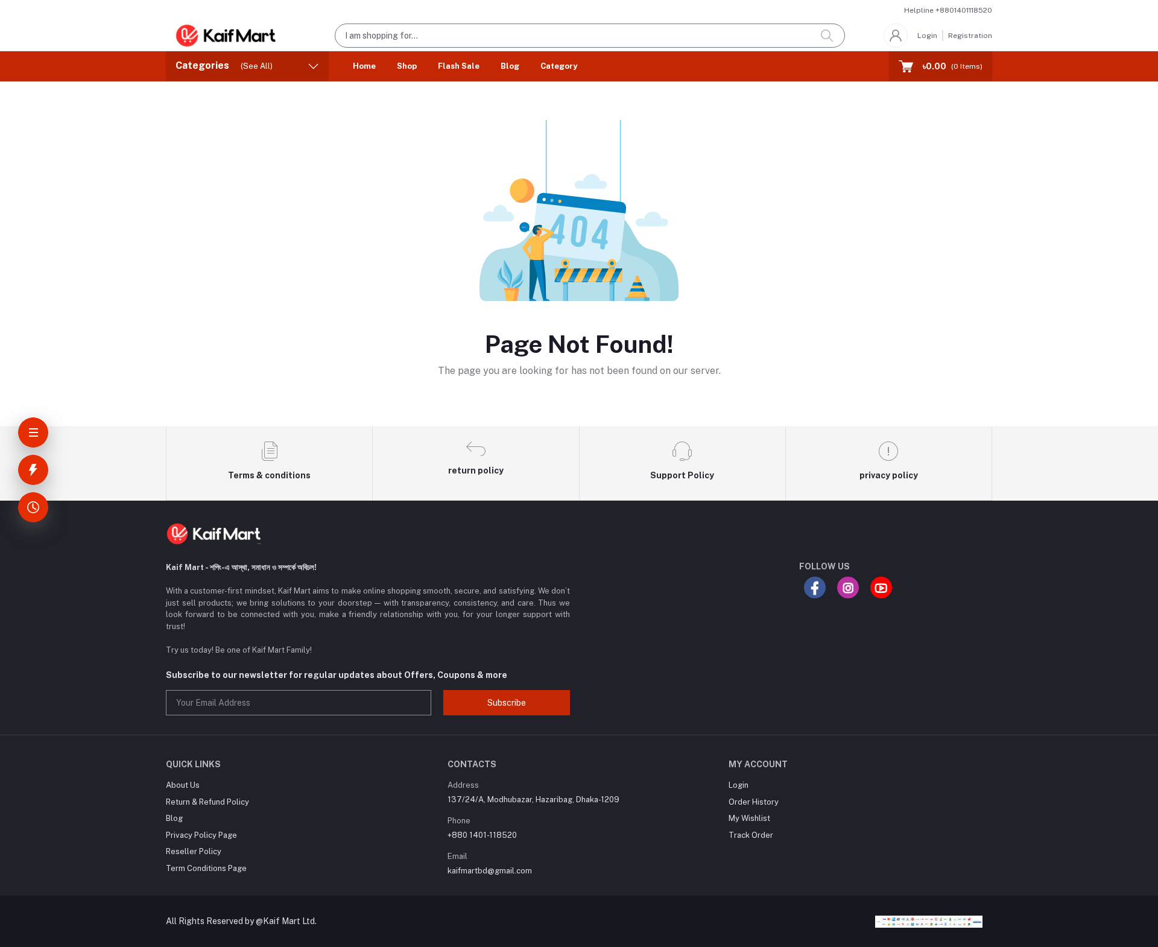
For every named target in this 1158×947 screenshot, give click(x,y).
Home (364, 66)
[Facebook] (815, 587)
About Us (183, 785)
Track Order (751, 835)
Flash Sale (458, 66)
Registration (970, 35)
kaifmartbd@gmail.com (490, 870)
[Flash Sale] (33, 470)
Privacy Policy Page (201, 835)
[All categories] (33, 432)
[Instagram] (848, 587)
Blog (510, 66)
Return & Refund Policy (207, 801)
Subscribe (506, 703)
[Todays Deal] (33, 507)
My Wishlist (749, 818)
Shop (407, 66)
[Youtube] (881, 587)
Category (558, 66)
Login (927, 35)
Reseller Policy (193, 851)
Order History (754, 801)
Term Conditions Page (206, 868)
